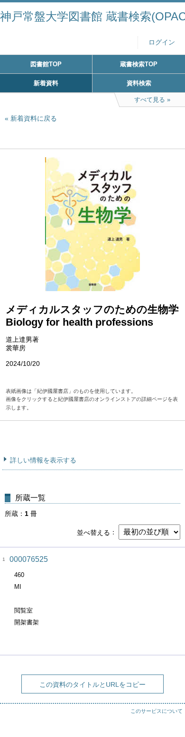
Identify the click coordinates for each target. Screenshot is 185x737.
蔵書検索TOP (138, 64)
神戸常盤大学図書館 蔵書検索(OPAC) (92, 16)
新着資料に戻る (33, 118)
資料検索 (139, 83)
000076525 (28, 559)
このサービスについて (156, 711)
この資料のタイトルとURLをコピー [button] (92, 684)
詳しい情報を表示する (43, 460)
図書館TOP (46, 64)
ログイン (161, 42)
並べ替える (93, 532)
